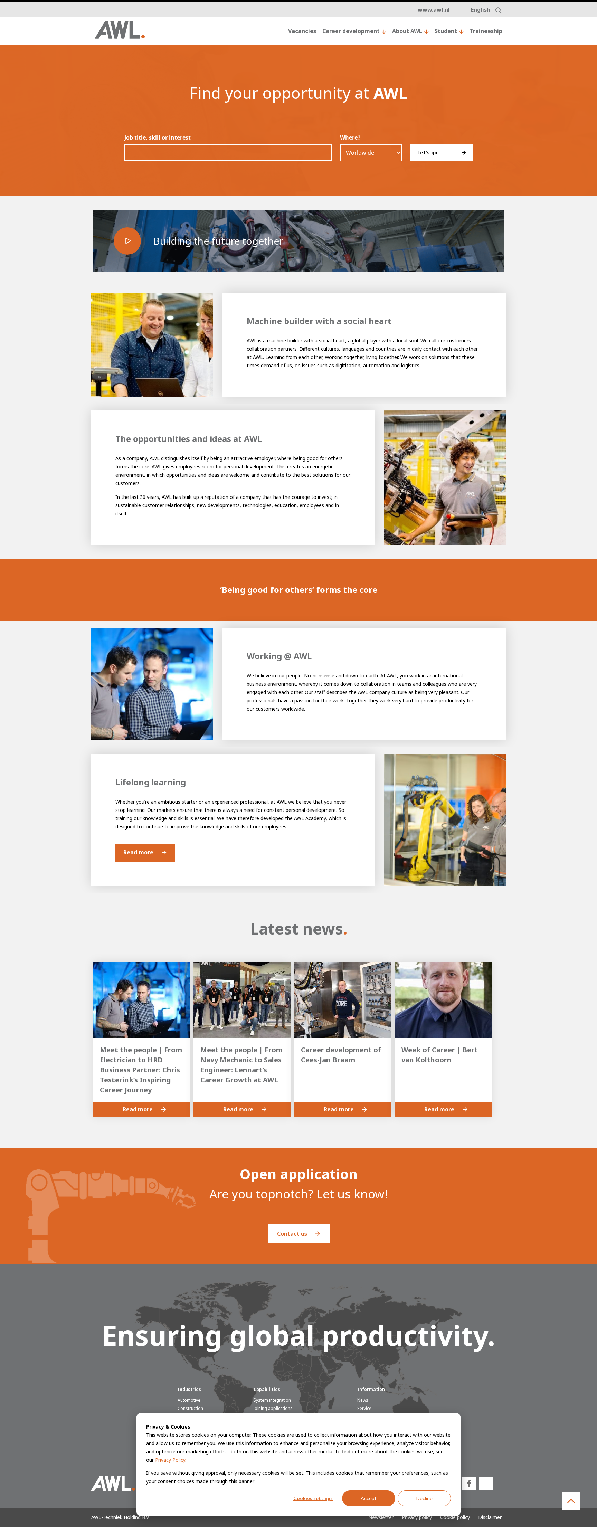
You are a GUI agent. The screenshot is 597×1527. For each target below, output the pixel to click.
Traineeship (486, 31)
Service (364, 1408)
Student (446, 31)
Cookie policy (455, 1517)
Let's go (427, 152)
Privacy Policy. (170, 1460)
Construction (190, 1408)
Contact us (293, 1233)
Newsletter (381, 1517)
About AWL (407, 31)
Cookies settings (313, 1498)
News (362, 1400)
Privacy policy (417, 1517)
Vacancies (302, 31)
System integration (272, 1400)
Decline (424, 1498)
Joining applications (273, 1408)
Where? (350, 137)
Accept (369, 1498)
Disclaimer (490, 1517)
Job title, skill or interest (157, 137)
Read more (138, 852)
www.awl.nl (434, 9)
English (480, 9)
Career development (351, 31)
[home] (120, 31)
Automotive (189, 1400)
